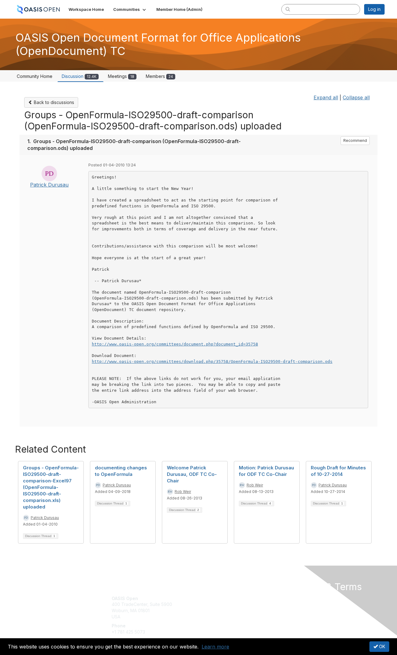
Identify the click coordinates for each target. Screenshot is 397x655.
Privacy (298, 604)
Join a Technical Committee (229, 616)
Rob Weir (183, 491)
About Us (300, 598)
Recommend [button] (355, 140)
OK (381, 646)
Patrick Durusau (49, 185)
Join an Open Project (222, 607)
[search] (287, 9)
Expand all (326, 97)
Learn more (215, 647)
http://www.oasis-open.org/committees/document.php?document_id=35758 (175, 344)
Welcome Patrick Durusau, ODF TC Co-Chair (192, 474)
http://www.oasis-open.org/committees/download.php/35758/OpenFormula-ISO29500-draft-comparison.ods (212, 361)
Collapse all (356, 97)
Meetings (121, 76)
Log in (374, 9)
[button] (130, 9)
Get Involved (214, 598)
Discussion (79, 76)
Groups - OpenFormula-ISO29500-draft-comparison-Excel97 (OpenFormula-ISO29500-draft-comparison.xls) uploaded (51, 487)
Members (159, 76)
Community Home (34, 76)
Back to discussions (53, 102)
